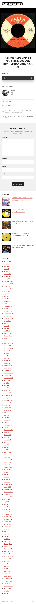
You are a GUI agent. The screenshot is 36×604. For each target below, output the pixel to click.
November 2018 (8, 492)
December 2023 (8, 341)
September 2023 (8, 348)
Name (4, 158)
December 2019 (8, 460)
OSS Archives (9, 601)
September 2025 (8, 289)
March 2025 (7, 304)
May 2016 (6, 566)
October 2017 (7, 524)
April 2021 (7, 420)
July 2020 (6, 442)
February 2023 (8, 366)
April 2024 (7, 331)
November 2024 (8, 313)
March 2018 (7, 512)
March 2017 (7, 541)
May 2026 (6, 269)
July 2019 (6, 472)
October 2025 (7, 286)
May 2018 (6, 507)
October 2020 (7, 435)
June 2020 (7, 445)
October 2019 (7, 465)
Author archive (12, 93)
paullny (13, 90)
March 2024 (7, 333)
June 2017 (6, 534)
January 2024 (7, 338)
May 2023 (6, 358)
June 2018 (6, 504)
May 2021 (6, 417)
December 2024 (8, 311)
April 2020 (7, 450)
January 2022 (7, 398)
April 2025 (7, 301)
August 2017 (7, 529)
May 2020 (7, 447)
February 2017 (8, 544)
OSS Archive (8, 105)
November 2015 (8, 581)
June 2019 (6, 475)
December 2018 (8, 489)
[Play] (5, 78)
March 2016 (7, 571)
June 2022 (6, 385)
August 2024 (7, 321)
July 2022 (6, 383)
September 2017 (8, 526)
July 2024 (6, 323)
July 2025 (6, 294)
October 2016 (7, 554)
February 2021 (8, 425)
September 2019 (8, 467)
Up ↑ (33, 601)
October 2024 (7, 316)
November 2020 (8, 432)
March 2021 (7, 422)
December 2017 (8, 519)
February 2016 (8, 574)
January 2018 (7, 517)
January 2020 (7, 457)
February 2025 (8, 306)
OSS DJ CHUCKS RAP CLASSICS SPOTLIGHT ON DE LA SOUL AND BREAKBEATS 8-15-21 (19, 111)
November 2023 (8, 343)
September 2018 (8, 497)
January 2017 (7, 546)
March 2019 (7, 482)
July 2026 (6, 264)
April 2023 (7, 361)
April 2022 (7, 390)
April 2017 (7, 539)
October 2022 (7, 375)
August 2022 (7, 380)
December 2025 (8, 281)
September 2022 (8, 378)
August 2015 (7, 588)
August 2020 (7, 440)
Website (4, 174)
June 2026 (6, 266)
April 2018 (7, 509)
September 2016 (8, 556)
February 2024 (8, 336)
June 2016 (6, 564)
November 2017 (8, 522)
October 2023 (7, 346)
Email (4, 166)
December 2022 (8, 370)
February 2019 (8, 484)
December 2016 (8, 549)
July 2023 (6, 353)
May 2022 (6, 388)
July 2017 (6, 531)
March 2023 (7, 363)
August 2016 (7, 559)
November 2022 (8, 373)
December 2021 (8, 400)
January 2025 (7, 308)
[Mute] (31, 78)
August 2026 (7, 261)
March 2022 (7, 393)
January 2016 (7, 576)
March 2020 (7, 452)
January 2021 (7, 427)
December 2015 (8, 579)
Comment (5, 137)
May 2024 (6, 328)
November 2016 (8, 551)
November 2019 (8, 462)
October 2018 (7, 494)
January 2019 (7, 487)
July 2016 (6, 561)
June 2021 (6, 415)
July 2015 (6, 591)
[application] (18, 78)
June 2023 (6, 356)
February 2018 (8, 514)
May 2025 (6, 299)
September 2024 (8, 318)
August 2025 (7, 291)
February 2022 (8, 395)
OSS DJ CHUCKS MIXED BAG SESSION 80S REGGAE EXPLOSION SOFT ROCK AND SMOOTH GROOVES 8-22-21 (19, 116)
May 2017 (6, 536)
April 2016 (7, 569)
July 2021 (6, 413)
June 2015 (6, 593)
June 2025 (6, 296)
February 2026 (8, 276)
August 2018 (7, 499)
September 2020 (8, 437)
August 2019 (7, 470)
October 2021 (7, 405)
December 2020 (8, 430)
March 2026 (7, 274)
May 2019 (6, 477)
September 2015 (8, 586)
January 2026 (7, 279)
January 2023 (7, 368)
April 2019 (7, 479)
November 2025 (8, 284)
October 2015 (7, 584)
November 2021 (8, 403)
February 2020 (8, 455)
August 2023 (7, 351)
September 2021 (8, 408)
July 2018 (6, 502)
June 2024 (6, 326)
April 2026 (7, 271)
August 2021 (7, 410)
